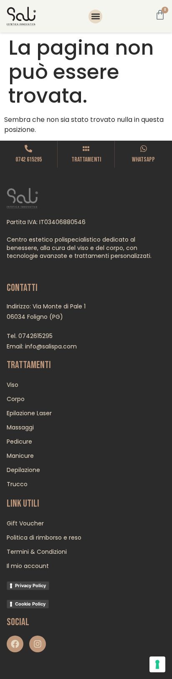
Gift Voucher (25, 523)
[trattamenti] (86, 148)
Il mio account (28, 566)
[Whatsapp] (143, 148)
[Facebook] (15, 644)
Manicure (20, 456)
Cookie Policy (30, 604)
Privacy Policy (30, 585)
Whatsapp (143, 160)
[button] (95, 16)
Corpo (16, 399)
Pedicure (19, 441)
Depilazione (23, 470)
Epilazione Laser (29, 413)
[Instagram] (37, 644)
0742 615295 (28, 160)
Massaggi (20, 427)
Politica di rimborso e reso (44, 537)
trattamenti (86, 160)
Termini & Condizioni (37, 552)
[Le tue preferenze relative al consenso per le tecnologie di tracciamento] (157, 664)
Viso (12, 385)
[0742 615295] (28, 148)
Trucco (17, 484)
